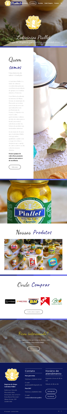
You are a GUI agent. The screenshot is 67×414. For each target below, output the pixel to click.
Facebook (51, 396)
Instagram (51, 391)
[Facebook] (61, 411)
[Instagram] (58, 411)
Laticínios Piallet (14, 411)
